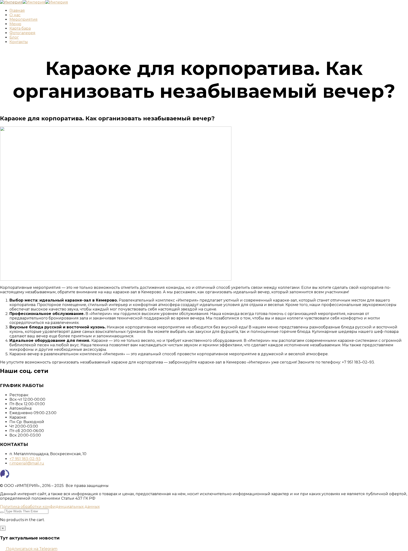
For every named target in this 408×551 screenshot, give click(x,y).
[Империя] (11, 2)
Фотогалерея (22, 33)
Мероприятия (23, 19)
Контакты (18, 42)
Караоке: (18, 417)
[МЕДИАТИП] (4, 477)
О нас (15, 15)
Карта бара (20, 28)
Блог (14, 37)
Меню (15, 24)
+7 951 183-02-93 (25, 459)
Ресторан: (19, 395)
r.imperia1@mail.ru (26, 463)
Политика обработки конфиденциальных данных (50, 506)
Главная (17, 10)
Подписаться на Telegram (31, 549)
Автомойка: (20, 408)
